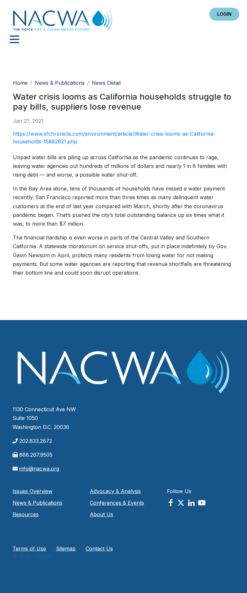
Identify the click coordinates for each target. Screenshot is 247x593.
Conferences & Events (117, 503)
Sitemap (66, 548)
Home (63, 22)
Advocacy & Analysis (115, 491)
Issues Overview (32, 491)
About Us (101, 514)
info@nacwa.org (39, 468)
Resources (26, 514)
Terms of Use (29, 548)
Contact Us (99, 548)
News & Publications (60, 83)
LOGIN (224, 14)
